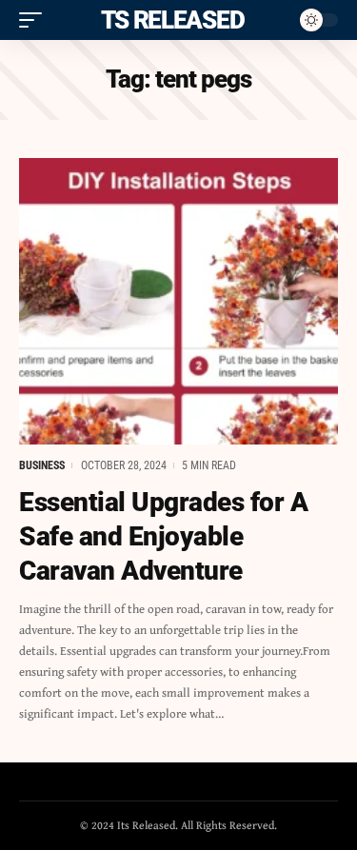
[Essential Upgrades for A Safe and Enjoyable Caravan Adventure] (178, 301)
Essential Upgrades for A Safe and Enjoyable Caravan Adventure (163, 536)
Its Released (169, 20)
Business (42, 465)
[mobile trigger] (35, 20)
